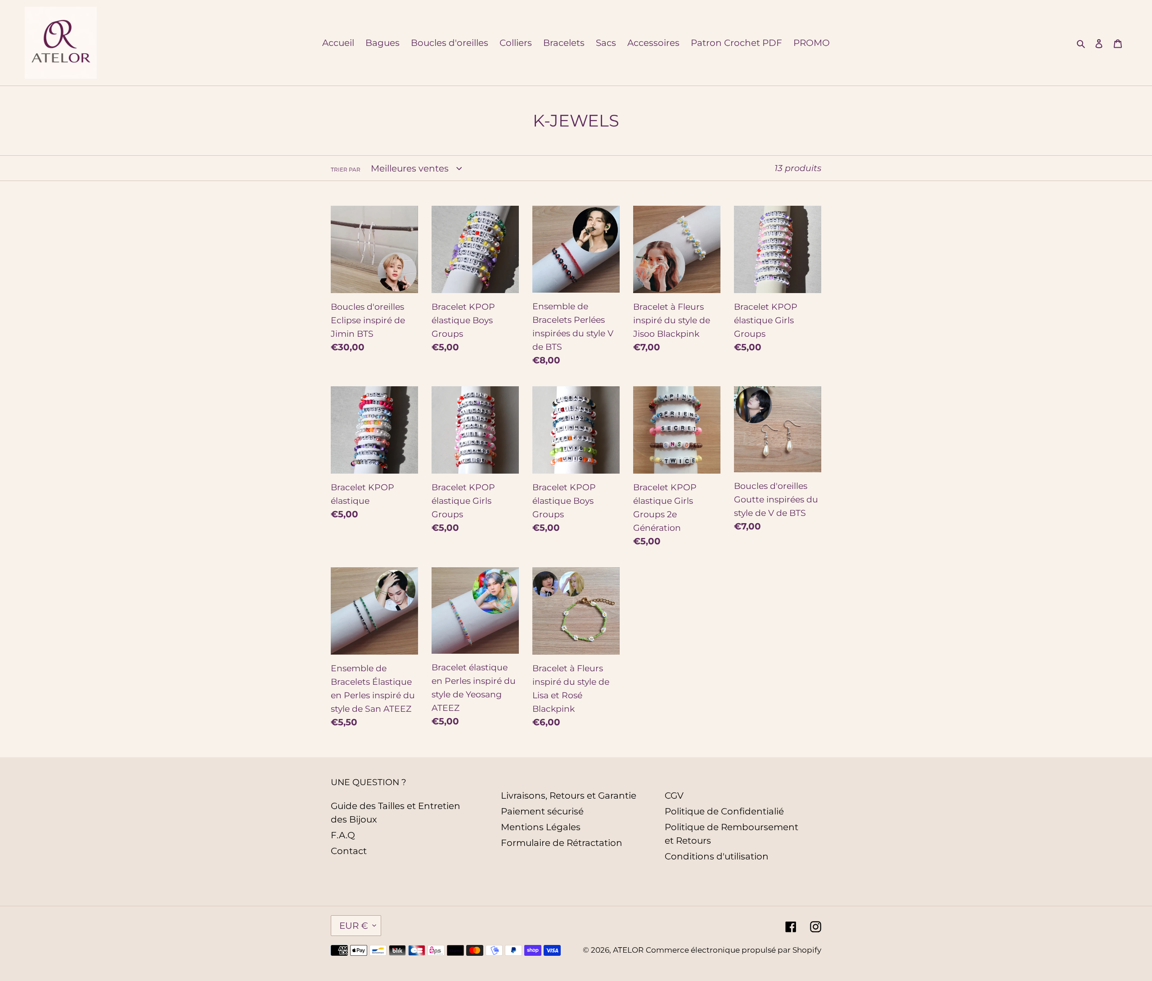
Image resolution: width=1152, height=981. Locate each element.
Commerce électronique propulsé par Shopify (733, 949)
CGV (674, 795)
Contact (349, 850)
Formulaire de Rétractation (561, 842)
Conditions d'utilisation (717, 856)
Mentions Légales (540, 827)
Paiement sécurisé (542, 811)
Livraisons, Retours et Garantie (568, 795)
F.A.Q (343, 835)
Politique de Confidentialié (724, 811)
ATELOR (628, 949)
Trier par (345, 169)
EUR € (353, 925)
